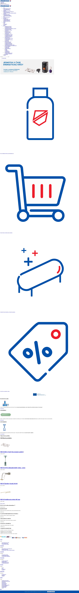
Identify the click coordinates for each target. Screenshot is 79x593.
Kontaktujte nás (4, 574)
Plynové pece (7, 40)
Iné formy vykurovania (7, 12)
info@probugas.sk (6, 4)
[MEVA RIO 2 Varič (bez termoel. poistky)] (5, 449)
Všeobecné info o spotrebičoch (6, 556)
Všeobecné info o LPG (7, 17)
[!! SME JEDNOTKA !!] (27, 74)
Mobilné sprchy (7, 47)
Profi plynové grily (7, 32)
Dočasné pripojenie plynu (7, 21)
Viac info (49, 591)
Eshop (3, 25)
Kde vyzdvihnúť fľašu (6, 9)
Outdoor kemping (7, 52)
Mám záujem (2, 420)
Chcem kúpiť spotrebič (7, 14)
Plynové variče (6, 33)
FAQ (4, 23)
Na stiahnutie (3, 569)
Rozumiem (52, 591)
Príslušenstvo (7, 50)
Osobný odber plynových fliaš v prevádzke (10, 28)
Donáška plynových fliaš (7, 26)
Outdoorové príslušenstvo (8, 53)
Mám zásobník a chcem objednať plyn (9, 11)
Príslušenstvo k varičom (8, 36)
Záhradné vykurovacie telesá (9, 38)
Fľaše (3, 7)
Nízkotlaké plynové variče (8, 35)
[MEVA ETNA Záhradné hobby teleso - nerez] (5, 465)
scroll (1, 589)
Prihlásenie (3, 575)
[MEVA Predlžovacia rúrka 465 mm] (5, 497)
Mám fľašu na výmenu (8, 29)
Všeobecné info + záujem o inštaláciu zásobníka (8, 550)
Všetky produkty (2, 503)
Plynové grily (6, 30)
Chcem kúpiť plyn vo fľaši (7, 8)
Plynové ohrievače (7, 37)
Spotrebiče (4, 13)
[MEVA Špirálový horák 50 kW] (5, 481)
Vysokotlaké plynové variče (8, 34)
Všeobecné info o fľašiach (5, 544)
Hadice (6, 49)
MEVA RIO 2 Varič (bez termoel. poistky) (12, 452)
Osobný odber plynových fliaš (6, 581)
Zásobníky (4, 10)
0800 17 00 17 (2, 4)
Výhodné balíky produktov (7, 15)
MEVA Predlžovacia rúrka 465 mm (10, 499)
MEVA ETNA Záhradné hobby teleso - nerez (12, 467)
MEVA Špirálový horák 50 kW (9, 483)
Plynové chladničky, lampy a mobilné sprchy (10, 45)
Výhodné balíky (6, 54)
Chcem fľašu (2, 408)
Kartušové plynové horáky (8, 43)
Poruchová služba (4, 561)
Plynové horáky (6, 41)
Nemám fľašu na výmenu (8, 27)
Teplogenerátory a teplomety (9, 39)
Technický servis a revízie (7, 19)
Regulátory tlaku (7, 51)
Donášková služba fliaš (7, 20)
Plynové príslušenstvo (7, 48)
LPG (3, 16)
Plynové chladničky (7, 46)
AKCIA (5, 55)
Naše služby (4, 18)
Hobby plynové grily (8, 31)
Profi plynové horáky (8, 42)
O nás (4, 22)
